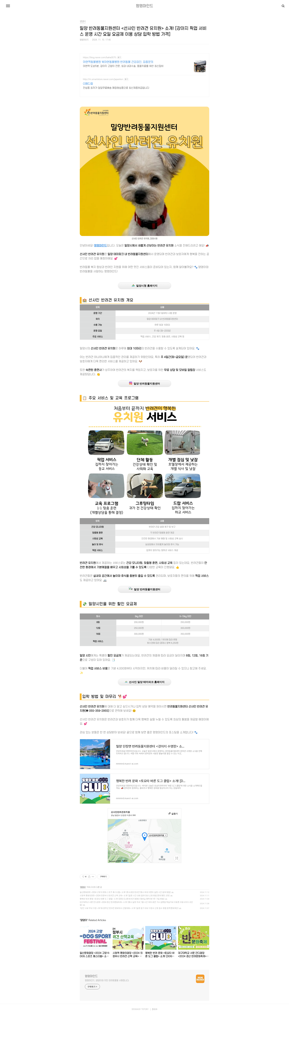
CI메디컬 (88, 83)
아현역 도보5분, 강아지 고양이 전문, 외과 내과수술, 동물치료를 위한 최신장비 (123, 66)
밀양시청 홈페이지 (146, 285)
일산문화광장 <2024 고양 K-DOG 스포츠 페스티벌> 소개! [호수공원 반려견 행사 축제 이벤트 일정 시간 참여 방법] (125, 892)
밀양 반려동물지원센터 (146, 383)
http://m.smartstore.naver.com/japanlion (103, 79)
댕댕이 (83, 887)
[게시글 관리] (93, 876)
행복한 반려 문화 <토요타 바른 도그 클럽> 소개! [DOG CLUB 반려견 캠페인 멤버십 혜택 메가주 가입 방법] (122, 899)
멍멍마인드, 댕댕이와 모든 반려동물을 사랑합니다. (107, 980)
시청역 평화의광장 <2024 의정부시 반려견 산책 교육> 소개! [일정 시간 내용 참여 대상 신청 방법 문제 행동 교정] (125, 896)
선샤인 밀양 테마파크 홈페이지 (146, 682)
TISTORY (145, 1009)
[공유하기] (89, 876)
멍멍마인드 (144, 6)
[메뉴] (8, 6)
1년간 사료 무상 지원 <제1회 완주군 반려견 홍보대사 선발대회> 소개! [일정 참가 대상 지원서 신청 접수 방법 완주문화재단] (129, 908)
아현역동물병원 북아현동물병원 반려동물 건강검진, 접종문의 (118, 62)
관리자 (154, 1009)
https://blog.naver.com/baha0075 (99, 57)
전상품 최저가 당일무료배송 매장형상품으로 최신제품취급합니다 (116, 88)
